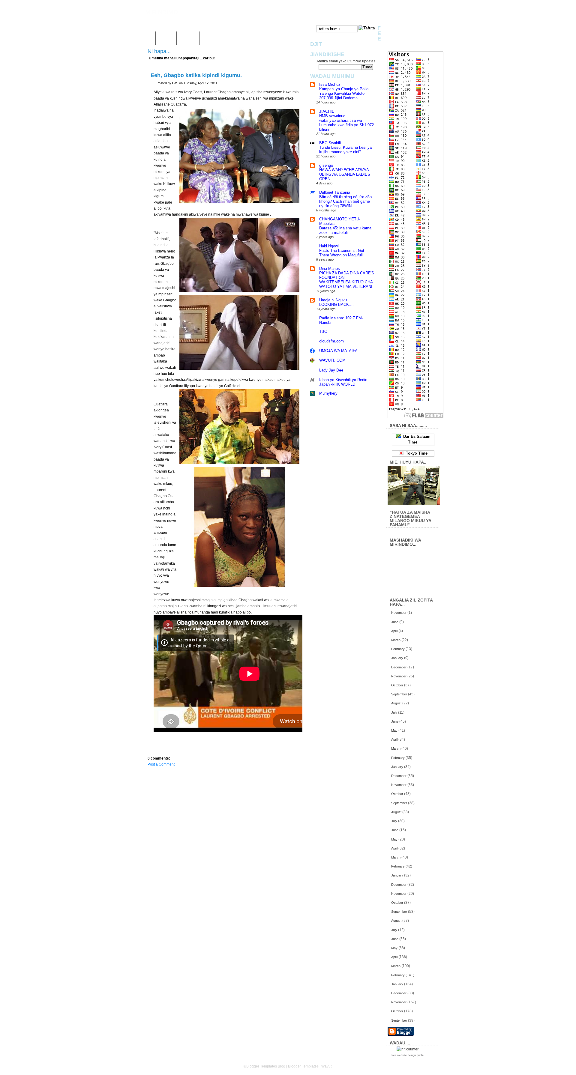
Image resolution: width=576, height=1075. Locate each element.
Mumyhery (328, 393)
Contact (188, 38)
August (396, 703)
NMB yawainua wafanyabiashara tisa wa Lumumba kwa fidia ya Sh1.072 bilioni (346, 123)
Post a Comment (161, 764)
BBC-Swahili (330, 143)
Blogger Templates (303, 1066)
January (397, 658)
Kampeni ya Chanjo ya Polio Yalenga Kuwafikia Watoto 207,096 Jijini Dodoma (343, 93)
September (399, 694)
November (398, 612)
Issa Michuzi (330, 84)
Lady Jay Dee (331, 370)
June (394, 622)
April (394, 631)
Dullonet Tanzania (334, 192)
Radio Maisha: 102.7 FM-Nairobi (341, 320)
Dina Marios (329, 268)
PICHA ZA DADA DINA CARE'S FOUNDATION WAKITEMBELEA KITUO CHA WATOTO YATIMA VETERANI (346, 280)
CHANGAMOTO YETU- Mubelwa (339, 221)
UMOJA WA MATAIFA (338, 350)
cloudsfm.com (331, 341)
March (395, 640)
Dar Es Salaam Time (415, 439)
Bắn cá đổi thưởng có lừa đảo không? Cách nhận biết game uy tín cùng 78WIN (345, 201)
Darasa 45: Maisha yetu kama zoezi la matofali (345, 230)
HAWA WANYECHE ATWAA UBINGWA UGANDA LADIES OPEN (344, 174)
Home (146, 38)
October (397, 685)
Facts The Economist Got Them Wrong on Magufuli (341, 252)
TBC (323, 331)
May (394, 730)
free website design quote (408, 1055)
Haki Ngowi (329, 246)
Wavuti (166, 38)
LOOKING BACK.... (336, 304)
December (398, 667)
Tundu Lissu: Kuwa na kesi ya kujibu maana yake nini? (345, 149)
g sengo (326, 165)
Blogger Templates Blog (265, 1066)
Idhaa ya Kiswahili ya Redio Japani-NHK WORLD (343, 382)
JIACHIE (326, 111)
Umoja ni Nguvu (333, 300)
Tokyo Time (416, 453)
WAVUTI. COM (332, 360)
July (394, 712)
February (398, 649)
